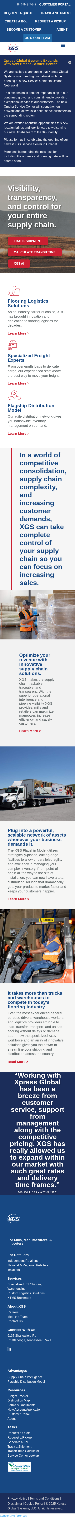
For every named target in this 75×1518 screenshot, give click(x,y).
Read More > (18, 1062)
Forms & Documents (21, 1405)
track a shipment (55, 13)
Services (15, 1278)
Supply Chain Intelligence (25, 1377)
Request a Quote (18, 13)
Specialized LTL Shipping (25, 1284)
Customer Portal (55, 4)
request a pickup (50, 21)
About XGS (17, 1306)
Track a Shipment (19, 1446)
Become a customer (24, 29)
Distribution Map (19, 1400)
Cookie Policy (33, 1503)
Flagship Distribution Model (26, 1381)
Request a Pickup (20, 1437)
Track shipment (28, 241)
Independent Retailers (23, 1260)
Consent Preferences (13, 1515)
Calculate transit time (35, 252)
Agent (62, 29)
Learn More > (18, 333)
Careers (13, 1312)
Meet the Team (18, 1316)
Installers (14, 1269)
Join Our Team (37, 38)
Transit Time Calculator (23, 1451)
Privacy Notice (17, 1498)
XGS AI (19, 263)
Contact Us (15, 1321)
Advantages (17, 1371)
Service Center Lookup (23, 1455)
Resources (16, 1390)
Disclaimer (15, 1503)
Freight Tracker (18, 1396)
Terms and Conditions (44, 1498)
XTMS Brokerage (19, 1297)
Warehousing (17, 1288)
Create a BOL (16, 21)
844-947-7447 (26, 4)
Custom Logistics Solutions (26, 1293)
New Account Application (25, 1409)
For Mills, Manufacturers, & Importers (30, 1241)
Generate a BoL (18, 1442)
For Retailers (18, 1255)
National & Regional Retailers (28, 1265)
